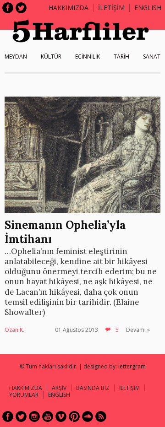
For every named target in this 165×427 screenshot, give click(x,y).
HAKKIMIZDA (25, 388)
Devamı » (138, 330)
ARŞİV (59, 388)
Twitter (21, 7)
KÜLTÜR (51, 56)
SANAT (151, 56)
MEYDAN (16, 56)
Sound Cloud (87, 416)
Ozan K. (14, 330)
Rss (100, 416)
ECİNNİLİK (87, 56)
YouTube (47, 416)
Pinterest (74, 416)
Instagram (34, 416)
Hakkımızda (68, 7)
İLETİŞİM (111, 7)
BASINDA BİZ (93, 388)
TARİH (121, 56)
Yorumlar (23, 395)
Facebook (7, 7)
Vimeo (60, 416)
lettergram (132, 366)
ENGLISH (147, 7)
